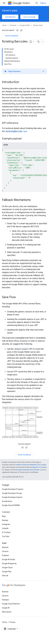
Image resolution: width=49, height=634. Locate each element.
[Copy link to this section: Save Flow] (18, 297)
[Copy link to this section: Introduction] (21, 82)
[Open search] (36, 3)
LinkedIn (5, 528)
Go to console (29, 17)
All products (6, 612)
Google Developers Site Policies (27, 470)
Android (5, 547)
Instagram (6, 524)
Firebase (5, 555)
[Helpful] (17, 30)
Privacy (12, 622)
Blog (4, 516)
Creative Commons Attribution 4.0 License (31, 465)
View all (5, 576)
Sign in (43, 3)
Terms (4, 622)
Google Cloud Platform (11, 604)
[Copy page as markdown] (38, 42)
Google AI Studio (8, 559)
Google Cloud (7, 567)
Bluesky (5, 520)
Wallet (26, 3)
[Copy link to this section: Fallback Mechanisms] (33, 200)
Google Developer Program (12, 489)
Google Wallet (24, 25)
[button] (24, 71)
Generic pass (9, 10)
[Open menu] (4, 3)
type (16, 131)
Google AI (6, 608)
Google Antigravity (9, 563)
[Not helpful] (21, 30)
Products (13, 25)
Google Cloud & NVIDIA (11, 505)
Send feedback (11, 36)
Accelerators (7, 501)
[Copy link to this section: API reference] (20, 123)
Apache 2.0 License (39, 467)
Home (4, 25)
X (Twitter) (6, 532)
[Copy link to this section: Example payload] (24, 138)
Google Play (6, 572)
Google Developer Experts (12, 497)
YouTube (5, 536)
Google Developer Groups (12, 493)
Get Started (10, 17)
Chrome (5, 551)
